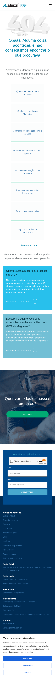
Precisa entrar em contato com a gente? (27, 152)
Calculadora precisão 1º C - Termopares (19, 602)
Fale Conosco (8, 550)
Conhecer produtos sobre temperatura (27, 191)
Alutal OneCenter (10, 533)
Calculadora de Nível (11, 606)
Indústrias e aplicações (12, 545)
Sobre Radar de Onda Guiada (15, 583)
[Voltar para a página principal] (14, 5)
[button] (50, 5)
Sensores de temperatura (13, 593)
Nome (9, 468)
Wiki (5, 537)
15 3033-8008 (9, 623)
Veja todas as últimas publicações (27, 231)
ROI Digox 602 (9, 610)
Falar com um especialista (27, 211)
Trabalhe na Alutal (10, 520)
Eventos (6, 524)
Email (9, 479)
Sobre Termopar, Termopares (15, 579)
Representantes (9, 554)
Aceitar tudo (27, 658)
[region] (27, 656)
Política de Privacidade (12, 558)
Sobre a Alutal (9, 516)
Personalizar (28, 665)
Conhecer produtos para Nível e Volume (27, 132)
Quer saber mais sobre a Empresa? (27, 93)
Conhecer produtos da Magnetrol (27, 112)
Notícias (6, 541)
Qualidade (7, 528)
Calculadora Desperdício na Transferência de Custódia (26, 614)
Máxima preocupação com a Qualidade (27, 171)
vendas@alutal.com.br (12, 628)
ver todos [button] (27, 414)
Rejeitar (27, 672)
